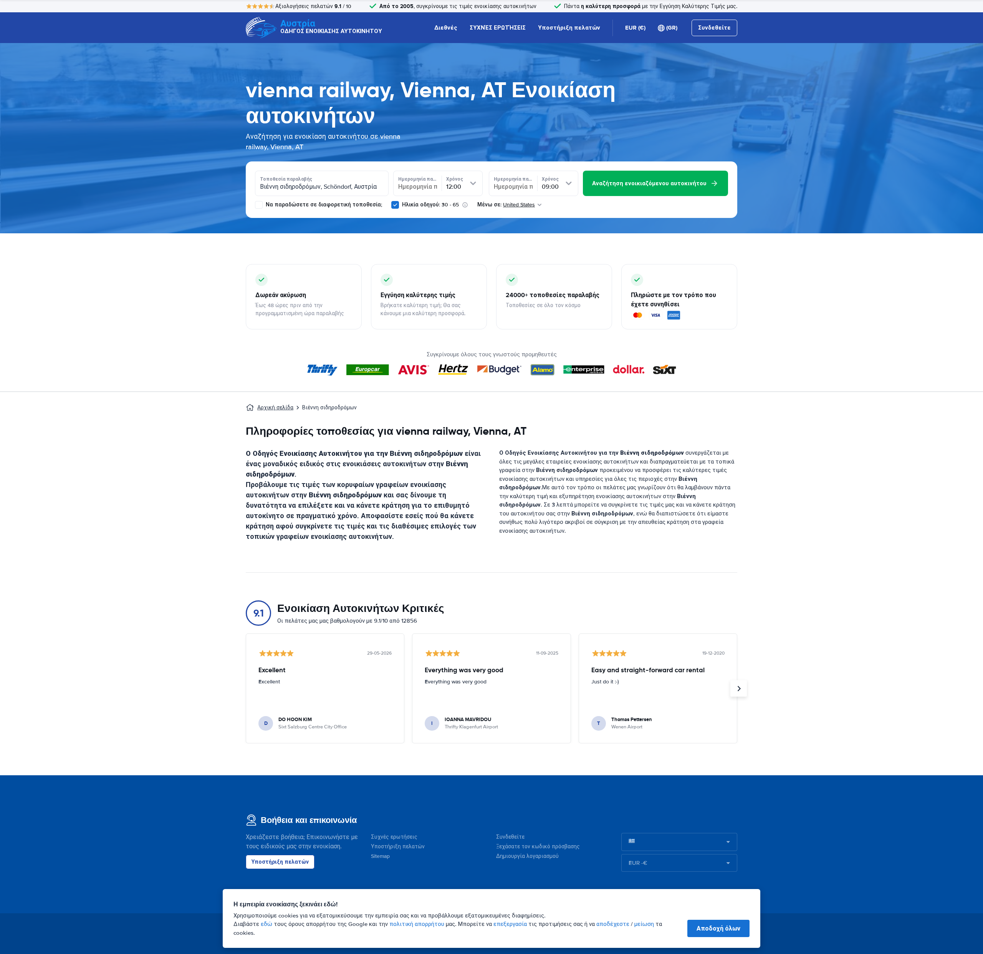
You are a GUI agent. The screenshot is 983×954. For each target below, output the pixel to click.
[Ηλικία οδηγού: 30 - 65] (395, 205)
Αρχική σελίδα (275, 407)
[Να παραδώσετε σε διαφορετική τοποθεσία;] (259, 205)
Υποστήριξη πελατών (569, 27)
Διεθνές (445, 27)
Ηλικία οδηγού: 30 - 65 (430, 204)
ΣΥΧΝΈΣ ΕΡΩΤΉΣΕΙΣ (498, 27)
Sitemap (380, 856)
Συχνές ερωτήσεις (394, 837)
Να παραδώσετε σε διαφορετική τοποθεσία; (323, 204)
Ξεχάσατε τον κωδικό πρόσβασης (538, 846)
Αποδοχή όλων (718, 928)
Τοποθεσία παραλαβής (286, 179)
